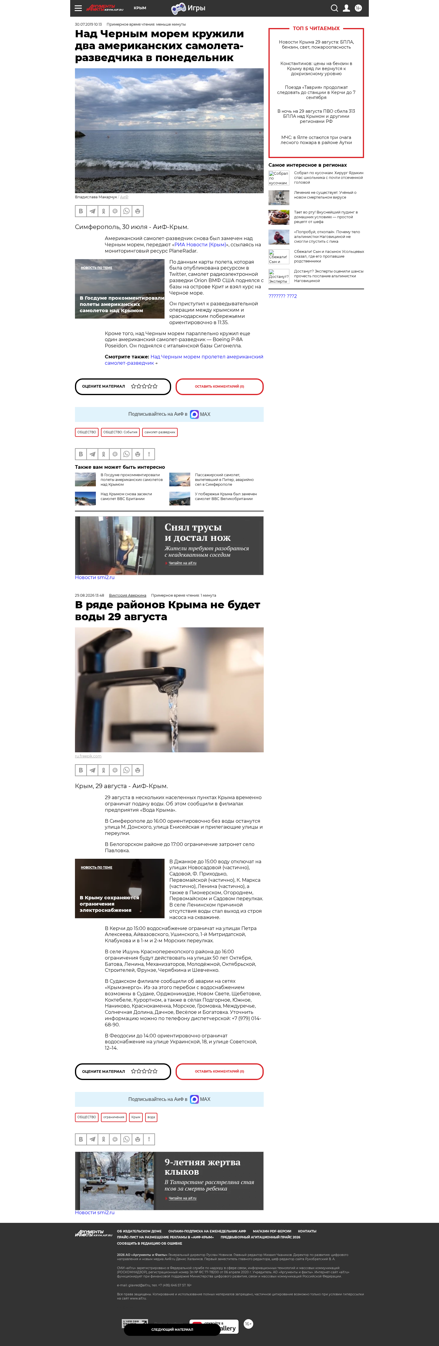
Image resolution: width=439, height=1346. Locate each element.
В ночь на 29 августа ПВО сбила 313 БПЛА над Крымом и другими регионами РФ (316, 116)
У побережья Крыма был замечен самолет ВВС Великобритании (226, 496)
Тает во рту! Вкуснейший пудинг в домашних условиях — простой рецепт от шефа (326, 217)
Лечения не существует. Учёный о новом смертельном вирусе (325, 194)
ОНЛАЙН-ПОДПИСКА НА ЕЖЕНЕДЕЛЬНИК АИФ (207, 1231)
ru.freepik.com (88, 756)
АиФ (124, 197)
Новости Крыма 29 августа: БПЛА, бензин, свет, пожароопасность (316, 45)
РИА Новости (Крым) (200, 244)
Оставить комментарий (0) (219, 387)
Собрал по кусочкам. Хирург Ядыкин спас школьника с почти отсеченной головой (328, 178)
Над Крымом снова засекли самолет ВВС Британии (126, 496)
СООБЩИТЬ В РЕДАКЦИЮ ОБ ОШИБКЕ (149, 1244)
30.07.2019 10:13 (88, 24)
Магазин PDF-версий (272, 1231)
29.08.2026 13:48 (89, 595)
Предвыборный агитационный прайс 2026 (260, 1237)
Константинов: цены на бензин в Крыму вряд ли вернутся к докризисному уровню (316, 68)
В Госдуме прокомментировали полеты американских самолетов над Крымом (132, 480)
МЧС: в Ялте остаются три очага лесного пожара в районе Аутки (316, 140)
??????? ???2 (282, 296)
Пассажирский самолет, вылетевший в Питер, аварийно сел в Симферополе (224, 480)
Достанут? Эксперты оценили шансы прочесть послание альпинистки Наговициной (328, 276)
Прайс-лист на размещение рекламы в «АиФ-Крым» (165, 1237)
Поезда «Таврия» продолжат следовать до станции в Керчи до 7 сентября (316, 92)
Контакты (307, 1231)
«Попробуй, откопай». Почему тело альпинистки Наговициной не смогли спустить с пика (327, 237)
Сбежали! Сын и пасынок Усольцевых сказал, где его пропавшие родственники (329, 256)
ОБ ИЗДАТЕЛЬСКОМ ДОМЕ (139, 1231)
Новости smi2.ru (95, 577)
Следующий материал (172, 1330)
